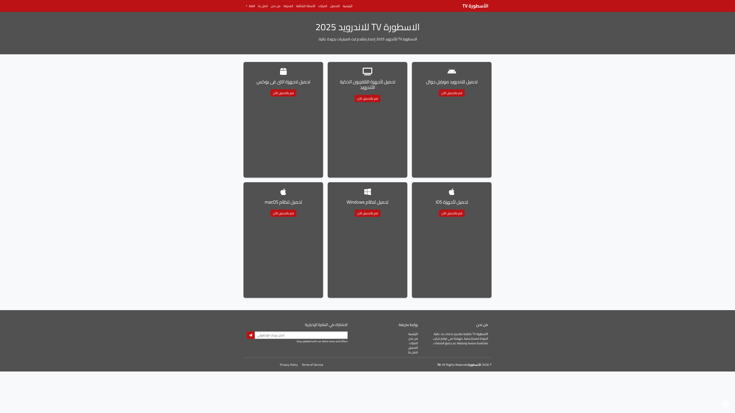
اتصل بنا (263, 6)
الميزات (322, 6)
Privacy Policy (289, 364)
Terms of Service (312, 364)
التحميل (335, 6)
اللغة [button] (251, 6)
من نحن (275, 6)
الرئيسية (347, 6)
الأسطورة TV (475, 6)
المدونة (288, 6)
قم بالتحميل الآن (451, 93)
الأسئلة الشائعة (305, 6)
